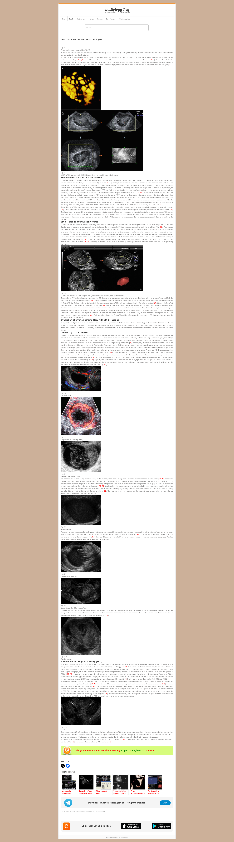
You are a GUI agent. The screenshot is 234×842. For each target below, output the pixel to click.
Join (165, 803)
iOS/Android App (124, 19)
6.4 (111, 352)
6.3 (161, 227)
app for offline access (117, 837)
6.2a (152, 60)
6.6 (105, 365)
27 (160, 479)
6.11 (163, 684)
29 (100, 486)
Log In (71, 19)
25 (131, 343)
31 (105, 491)
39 (94, 684)
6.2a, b (80, 60)
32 (94, 493)
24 (104, 305)
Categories (81, 19)
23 (155, 303)
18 (62, 210)
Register (136, 750)
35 (68, 674)
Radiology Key (117, 9)
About (91, 19)
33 (123, 667)
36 (71, 674)
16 (110, 183)
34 (126, 667)
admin (78, 812)
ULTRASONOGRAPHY (88, 812)
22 (88, 242)
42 (124, 739)
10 (108, 183)
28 (162, 479)
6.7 (159, 481)
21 (85, 242)
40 (94, 686)
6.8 (138, 534)
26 (94, 357)
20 (86, 239)
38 (92, 684)
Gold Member (110, 19)
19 (171, 210)
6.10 (106, 615)
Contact (99, 19)
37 (126, 679)
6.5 (92, 360)
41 (121, 739)
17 (161, 205)
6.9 (93, 537)
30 (103, 486)
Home (64, 19)
